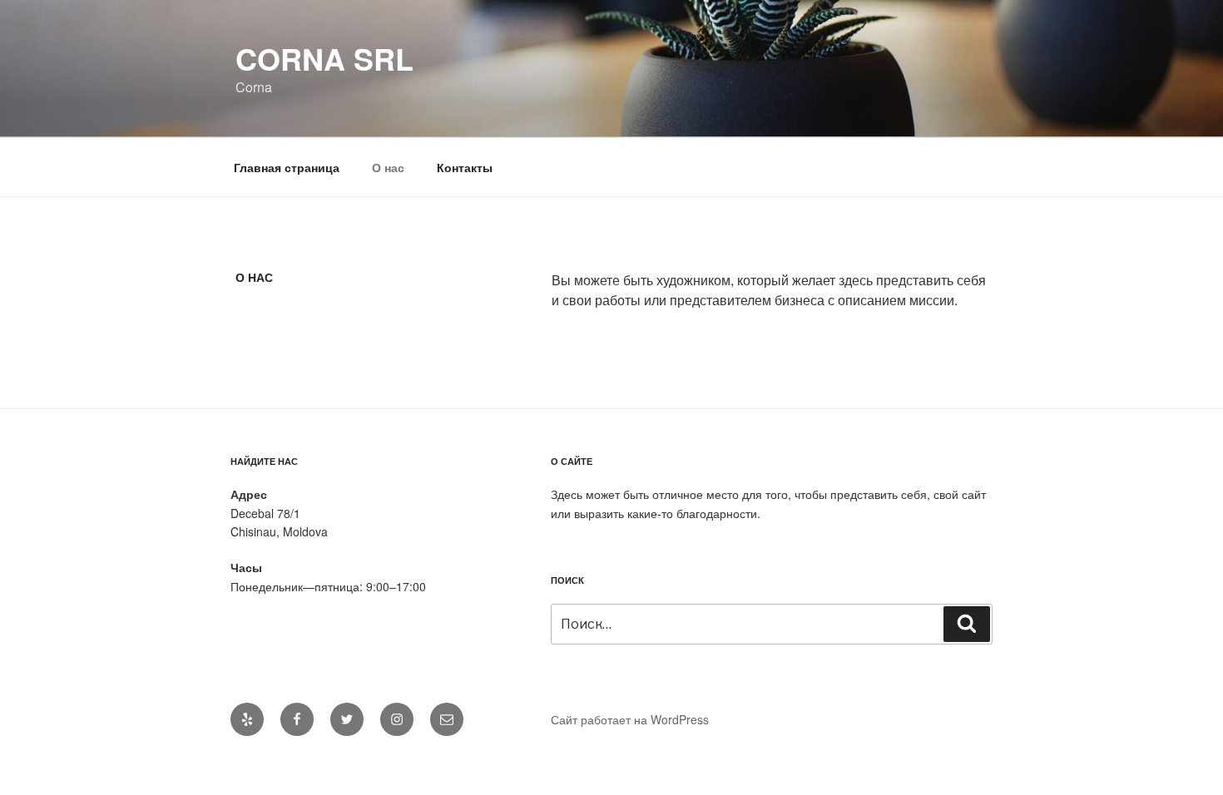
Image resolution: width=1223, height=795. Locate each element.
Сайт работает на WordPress (630, 719)
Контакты (465, 167)
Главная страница (286, 167)
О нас (388, 167)
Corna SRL (324, 58)
